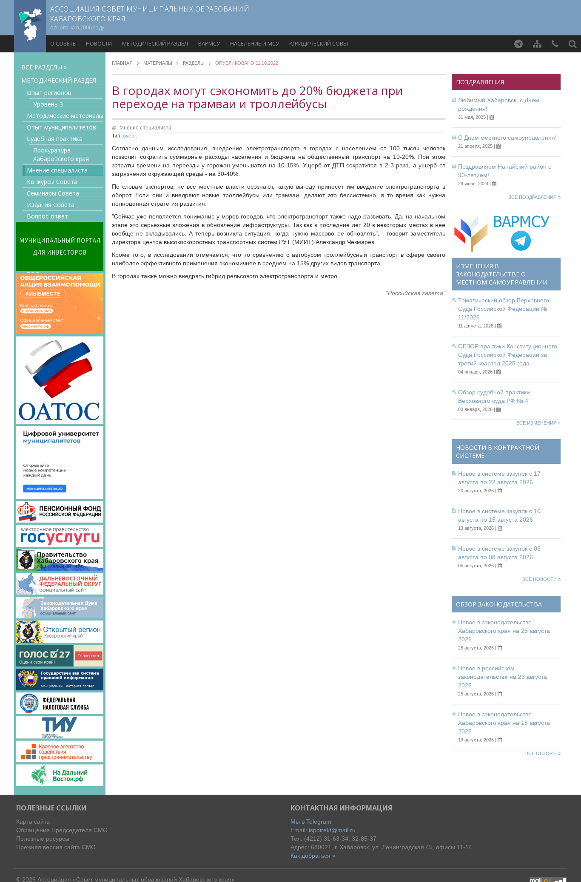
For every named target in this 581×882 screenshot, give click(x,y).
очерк (130, 136)
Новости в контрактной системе (497, 451)
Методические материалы (65, 116)
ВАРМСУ (209, 43)
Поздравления (480, 82)
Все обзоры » (543, 753)
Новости (99, 43)
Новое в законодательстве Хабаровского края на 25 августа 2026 (504, 631)
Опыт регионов (49, 93)
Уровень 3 (48, 104)
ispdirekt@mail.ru (332, 830)
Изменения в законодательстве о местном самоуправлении (501, 274)
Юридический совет (319, 43)
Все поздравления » (534, 197)
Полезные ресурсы (42, 838)
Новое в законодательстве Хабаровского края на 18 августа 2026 (504, 723)
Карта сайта (33, 821)
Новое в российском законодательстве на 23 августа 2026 (502, 677)
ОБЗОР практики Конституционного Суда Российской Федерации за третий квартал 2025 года (507, 355)
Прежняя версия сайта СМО (56, 847)
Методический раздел (155, 43)
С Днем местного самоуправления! (507, 137)
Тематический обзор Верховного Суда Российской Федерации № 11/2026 (503, 309)
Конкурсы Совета (52, 182)
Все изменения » (538, 422)
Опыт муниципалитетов (61, 127)
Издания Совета (50, 205)
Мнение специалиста (57, 170)
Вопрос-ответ (47, 216)
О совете (63, 43)
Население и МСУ (254, 43)
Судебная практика (55, 139)
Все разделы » (44, 67)
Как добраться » (313, 855)
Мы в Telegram (310, 821)
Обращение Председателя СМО (62, 830)
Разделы (194, 63)
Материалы (157, 63)
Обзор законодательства (499, 604)
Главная (122, 63)
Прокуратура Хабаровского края (61, 154)
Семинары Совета (53, 193)
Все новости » (541, 579)
